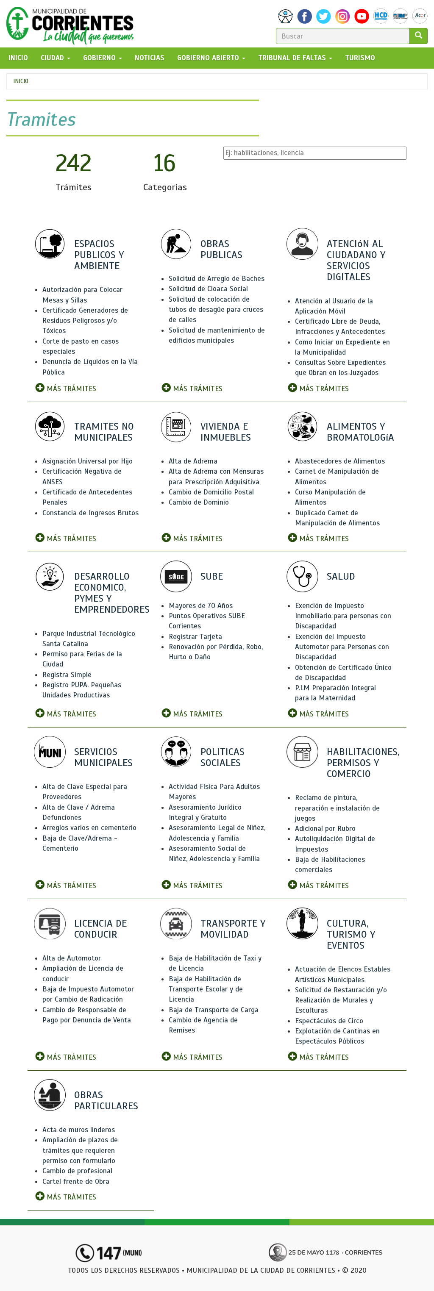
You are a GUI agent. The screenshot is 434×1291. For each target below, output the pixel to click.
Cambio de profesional (77, 1170)
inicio (18, 57)
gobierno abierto (209, 57)
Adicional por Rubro (325, 828)
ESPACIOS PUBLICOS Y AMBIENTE (99, 254)
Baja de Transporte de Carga (214, 1009)
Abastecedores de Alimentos (340, 461)
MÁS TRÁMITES (70, 388)
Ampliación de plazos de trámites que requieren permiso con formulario (80, 1150)
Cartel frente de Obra (75, 1181)
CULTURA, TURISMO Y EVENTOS (351, 934)
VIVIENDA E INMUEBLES (225, 432)
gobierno (100, 57)
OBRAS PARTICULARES (106, 1100)
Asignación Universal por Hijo (87, 461)
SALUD (341, 576)
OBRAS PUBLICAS (221, 249)
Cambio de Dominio (199, 502)
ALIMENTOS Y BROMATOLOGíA (360, 432)
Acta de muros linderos (78, 1129)
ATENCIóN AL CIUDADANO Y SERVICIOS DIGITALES (356, 260)
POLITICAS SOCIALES (222, 757)
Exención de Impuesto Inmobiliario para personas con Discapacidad (343, 616)
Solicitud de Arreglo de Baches (216, 278)
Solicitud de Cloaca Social (208, 288)
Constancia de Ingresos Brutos (90, 512)
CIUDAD (53, 57)
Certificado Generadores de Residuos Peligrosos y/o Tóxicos (85, 321)
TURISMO (360, 57)
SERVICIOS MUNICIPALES (103, 757)
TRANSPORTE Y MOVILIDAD (232, 929)
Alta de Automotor (71, 958)
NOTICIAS (149, 57)
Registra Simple (67, 674)
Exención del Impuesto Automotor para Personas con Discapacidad (342, 647)
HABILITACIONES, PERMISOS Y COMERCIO (363, 762)
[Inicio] (73, 24)
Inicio (20, 81)
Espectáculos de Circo (329, 1020)
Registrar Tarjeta (195, 636)
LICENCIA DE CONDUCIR (100, 929)
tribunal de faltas (293, 57)
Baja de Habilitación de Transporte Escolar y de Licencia (206, 989)
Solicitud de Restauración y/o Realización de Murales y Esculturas (341, 1000)
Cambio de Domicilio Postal (211, 492)
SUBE (211, 576)
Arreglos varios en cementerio (89, 827)
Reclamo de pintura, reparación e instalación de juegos (337, 808)
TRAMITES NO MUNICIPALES (104, 432)
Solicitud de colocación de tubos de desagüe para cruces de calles (216, 310)
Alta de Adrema (193, 461)
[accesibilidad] (285, 16)
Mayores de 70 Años (201, 605)
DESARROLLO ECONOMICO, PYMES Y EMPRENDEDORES (112, 593)
